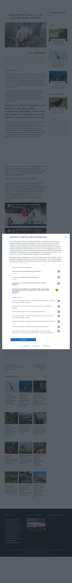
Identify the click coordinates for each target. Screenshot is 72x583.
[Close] (66, 237)
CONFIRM (23, 339)
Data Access (36, 346)
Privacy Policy (46, 346)
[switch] (57, 271)
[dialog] (36, 291)
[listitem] (36, 267)
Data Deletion (26, 346)
